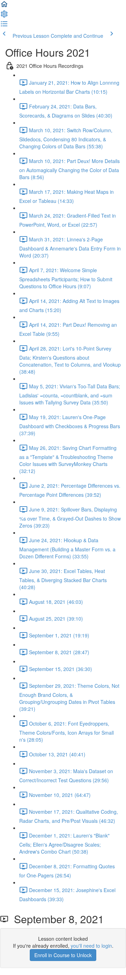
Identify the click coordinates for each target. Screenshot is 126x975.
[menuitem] (4, 16)
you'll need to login (91, 945)
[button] (4, 6)
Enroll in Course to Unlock (63, 955)
